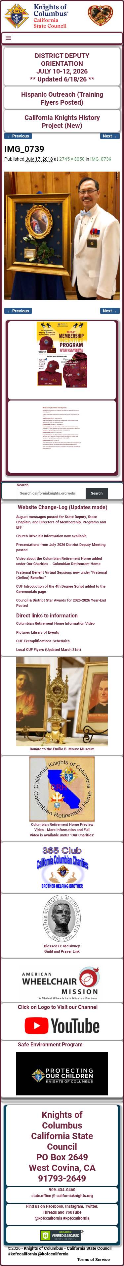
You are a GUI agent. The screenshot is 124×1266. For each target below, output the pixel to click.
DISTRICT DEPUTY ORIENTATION (62, 60)
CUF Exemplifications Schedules (43, 641)
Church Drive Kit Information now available (51, 536)
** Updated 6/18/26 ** (62, 79)
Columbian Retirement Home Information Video (55, 623)
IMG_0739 (100, 159)
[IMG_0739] (61, 236)
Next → (110, 135)
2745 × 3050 (72, 159)
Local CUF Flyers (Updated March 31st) (48, 650)
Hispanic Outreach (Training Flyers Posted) (62, 98)
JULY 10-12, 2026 (62, 71)
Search (97, 493)
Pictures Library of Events (37, 632)
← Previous (18, 135)
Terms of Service (93, 1259)
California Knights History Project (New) (62, 122)
